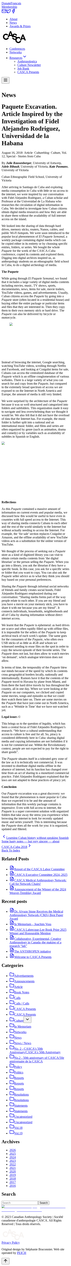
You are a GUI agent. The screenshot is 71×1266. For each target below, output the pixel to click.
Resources (15, 57)
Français (16, 3)
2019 (12, 1175)
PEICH (21, 1253)
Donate (6, 3)
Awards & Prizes (20, 26)
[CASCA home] (14, 42)
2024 (12, 1157)
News (13, 22)
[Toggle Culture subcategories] (27, 1019)
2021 (12, 1168)
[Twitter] (8, 12)
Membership (9, 6)
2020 (12, 1171)
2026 (12, 1150)
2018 (12, 1178)
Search (44, 1202)
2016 (12, 1185)
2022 (12, 1164)
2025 (12, 1153)
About (13, 19)
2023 (12, 1160)
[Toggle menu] (5, 80)
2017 (12, 1182)
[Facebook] (13, 12)
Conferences (17, 48)
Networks (15, 52)
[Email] (4, 12)
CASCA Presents (28, 72)
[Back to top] (5, 1261)
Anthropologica (27, 61)
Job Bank (23, 68)
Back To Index (11, 850)
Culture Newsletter (29, 65)
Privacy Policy (11, 1242)
